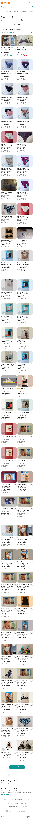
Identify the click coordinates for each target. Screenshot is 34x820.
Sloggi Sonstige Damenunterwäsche (10, 783)
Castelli (22, 790)
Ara (10, 790)
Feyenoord (4, 792)
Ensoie (26, 790)
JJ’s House (18, 792)
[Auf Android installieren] (23, 811)
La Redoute (24, 792)
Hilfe (16, 803)
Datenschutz (10, 803)
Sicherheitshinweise (13, 806)
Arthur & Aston (15, 790)
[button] (24, 3)
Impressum (27, 799)
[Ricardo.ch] (5, 3)
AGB (5, 799)
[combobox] (17, 8)
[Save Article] (15, 48)
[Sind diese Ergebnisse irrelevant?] (23, 29)
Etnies (29, 790)
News (21, 803)
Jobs (26, 803)
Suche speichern (17, 767)
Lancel (29, 792)
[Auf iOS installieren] (10, 811)
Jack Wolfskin (11, 792)
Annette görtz (5, 790)
